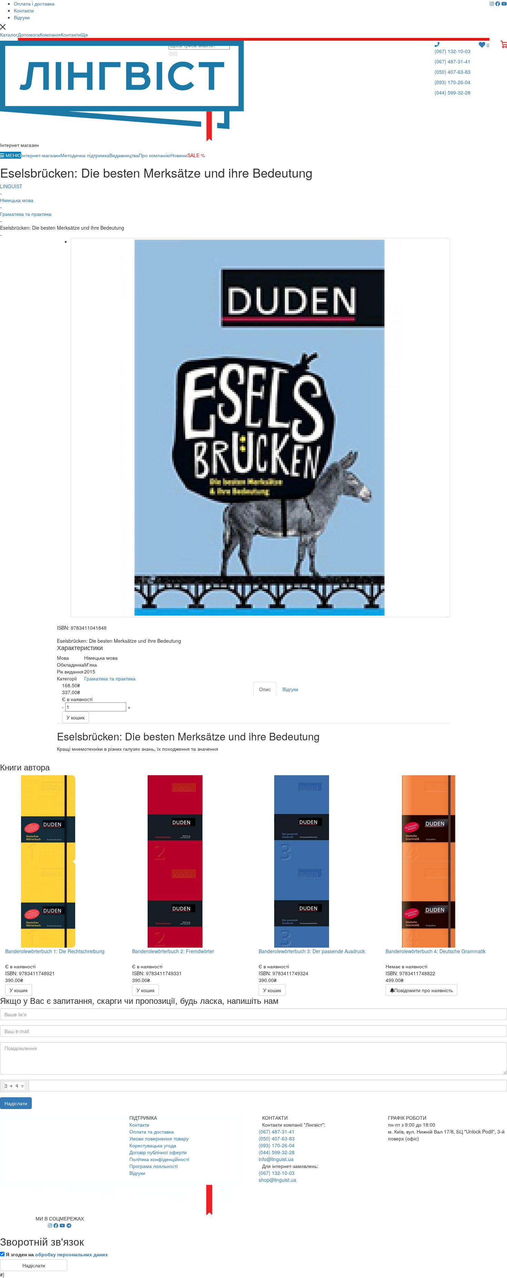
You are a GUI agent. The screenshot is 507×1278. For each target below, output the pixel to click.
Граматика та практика (110, 678)
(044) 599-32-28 (452, 92)
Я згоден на (57, 1254)
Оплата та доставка (151, 1131)
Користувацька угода (152, 1145)
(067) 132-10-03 (452, 51)
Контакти (139, 1124)
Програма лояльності (153, 1165)
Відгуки (137, 1172)
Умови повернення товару (159, 1138)
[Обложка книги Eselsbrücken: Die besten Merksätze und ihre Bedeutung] (260, 427)
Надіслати (15, 1103)
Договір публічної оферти (158, 1152)
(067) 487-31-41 (452, 61)
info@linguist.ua (276, 1159)
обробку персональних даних (71, 1254)
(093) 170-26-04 (452, 82)
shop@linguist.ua (277, 1179)
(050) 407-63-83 (452, 71)
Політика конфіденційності (159, 1159)
